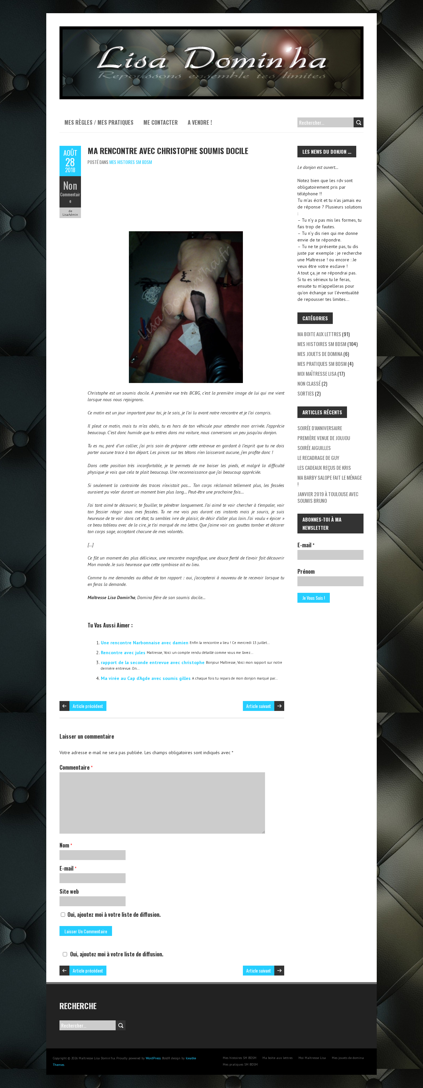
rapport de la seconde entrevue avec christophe (153, 662)
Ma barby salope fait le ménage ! (329, 481)
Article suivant (258, 705)
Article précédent (88, 705)
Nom (65, 845)
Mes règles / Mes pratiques (99, 122)
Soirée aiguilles (314, 447)
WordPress (153, 1058)
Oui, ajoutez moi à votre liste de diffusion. (113, 914)
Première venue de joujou (323, 437)
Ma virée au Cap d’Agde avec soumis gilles (146, 678)
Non (70, 185)
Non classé (309, 383)
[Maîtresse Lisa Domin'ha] (211, 30)
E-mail (67, 868)
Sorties (305, 393)
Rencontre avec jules (123, 653)
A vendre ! (200, 122)
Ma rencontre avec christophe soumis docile (168, 150)
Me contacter (160, 122)
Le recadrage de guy (318, 457)
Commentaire (70, 197)
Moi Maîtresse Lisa (316, 373)
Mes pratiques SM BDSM (322, 363)
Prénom (306, 571)
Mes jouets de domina (319, 353)
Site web (69, 891)
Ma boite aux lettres (319, 333)
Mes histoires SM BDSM (130, 162)
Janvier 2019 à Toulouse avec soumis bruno (327, 497)
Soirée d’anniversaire (319, 428)
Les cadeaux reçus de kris (324, 467)
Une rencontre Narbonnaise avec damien (144, 643)
